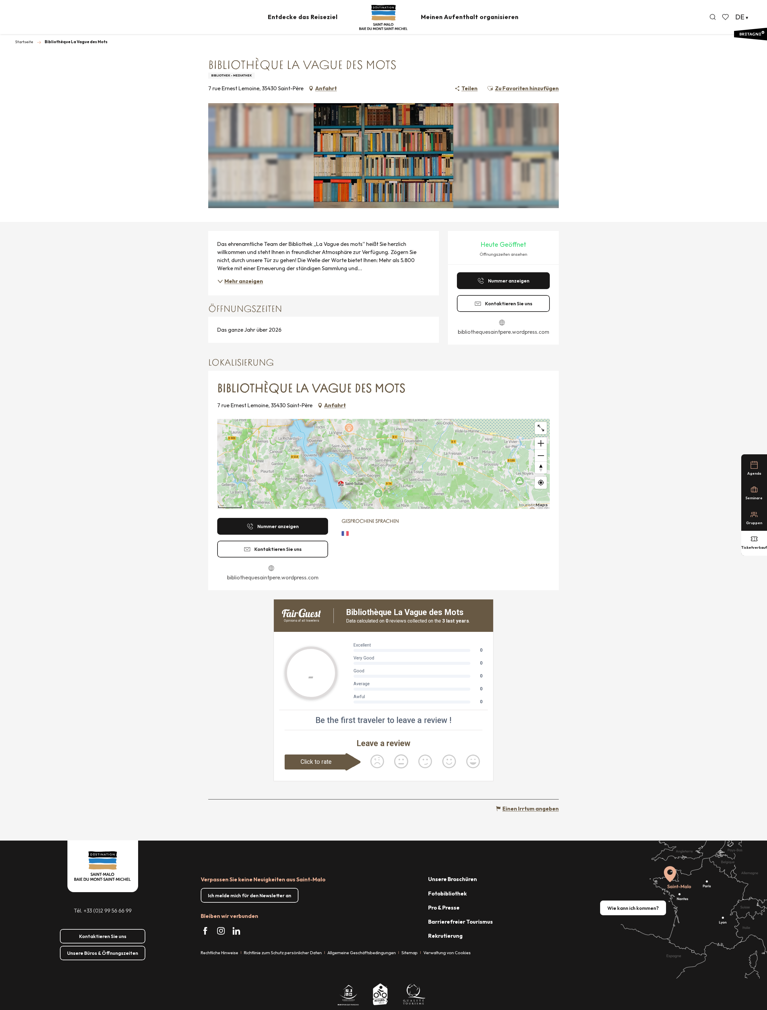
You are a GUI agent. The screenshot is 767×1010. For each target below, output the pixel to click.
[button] (713, 17)
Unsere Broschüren (452, 879)
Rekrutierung (445, 935)
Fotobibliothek (447, 893)
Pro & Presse (444, 907)
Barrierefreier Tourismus (460, 921)
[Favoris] (726, 17)
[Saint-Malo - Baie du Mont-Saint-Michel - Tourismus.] (383, 17)
